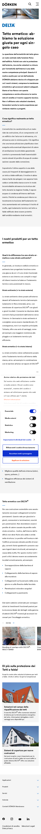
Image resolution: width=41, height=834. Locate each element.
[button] (20, 781)
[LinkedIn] (28, 819)
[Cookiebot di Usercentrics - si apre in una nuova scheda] (28, 372)
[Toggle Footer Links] (20, 807)
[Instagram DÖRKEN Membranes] (11, 819)
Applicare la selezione (20, 460)
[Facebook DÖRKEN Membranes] (3, 819)
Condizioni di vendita (10, 826)
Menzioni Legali (28, 826)
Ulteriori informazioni (12, 399)
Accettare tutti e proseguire (20, 453)
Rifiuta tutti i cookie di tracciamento (20, 447)
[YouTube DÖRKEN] (20, 819)
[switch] (33, 418)
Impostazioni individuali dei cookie (17, 440)
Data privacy (7, 828)
